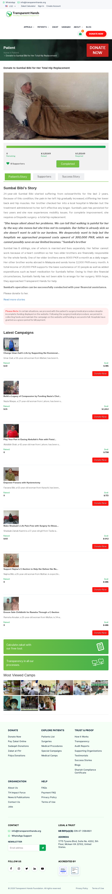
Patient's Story (17, 176)
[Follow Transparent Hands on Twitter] (27, 869)
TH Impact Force (17, 792)
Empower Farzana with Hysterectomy (22, 482)
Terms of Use (48, 802)
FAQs (44, 787)
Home (6, 52)
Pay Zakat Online (17, 741)
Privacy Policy (49, 797)
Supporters (44, 176)
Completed (68, 163)
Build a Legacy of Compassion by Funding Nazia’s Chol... (32, 396)
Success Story (71, 176)
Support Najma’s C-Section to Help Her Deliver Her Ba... (31, 569)
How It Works (82, 736)
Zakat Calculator (28, 6)
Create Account (53, 6)
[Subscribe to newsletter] (42, 848)
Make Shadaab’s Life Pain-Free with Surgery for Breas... (31, 526)
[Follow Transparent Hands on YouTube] (42, 869)
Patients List (48, 736)
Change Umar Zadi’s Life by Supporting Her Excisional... (31, 353)
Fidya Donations (16, 755)
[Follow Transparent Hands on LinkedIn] (34, 869)
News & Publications (19, 797)
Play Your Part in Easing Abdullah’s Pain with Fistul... (30, 439)
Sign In (41, 6)
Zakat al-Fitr (14, 750)
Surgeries (46, 741)
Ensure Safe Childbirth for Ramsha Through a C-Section (31, 612)
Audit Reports (82, 746)
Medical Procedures (52, 746)
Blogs (77, 765)
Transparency (82, 741)
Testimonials (81, 755)
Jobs (10, 806)
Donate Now (96, 34)
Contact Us (14, 802)
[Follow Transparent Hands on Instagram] (19, 869)
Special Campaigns (51, 750)
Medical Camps (49, 755)
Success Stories (83, 760)
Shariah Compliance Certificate (85, 771)
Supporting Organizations (88, 750)
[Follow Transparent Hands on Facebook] (11, 869)
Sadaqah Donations (18, 746)
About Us (13, 787)
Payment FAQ (48, 792)
